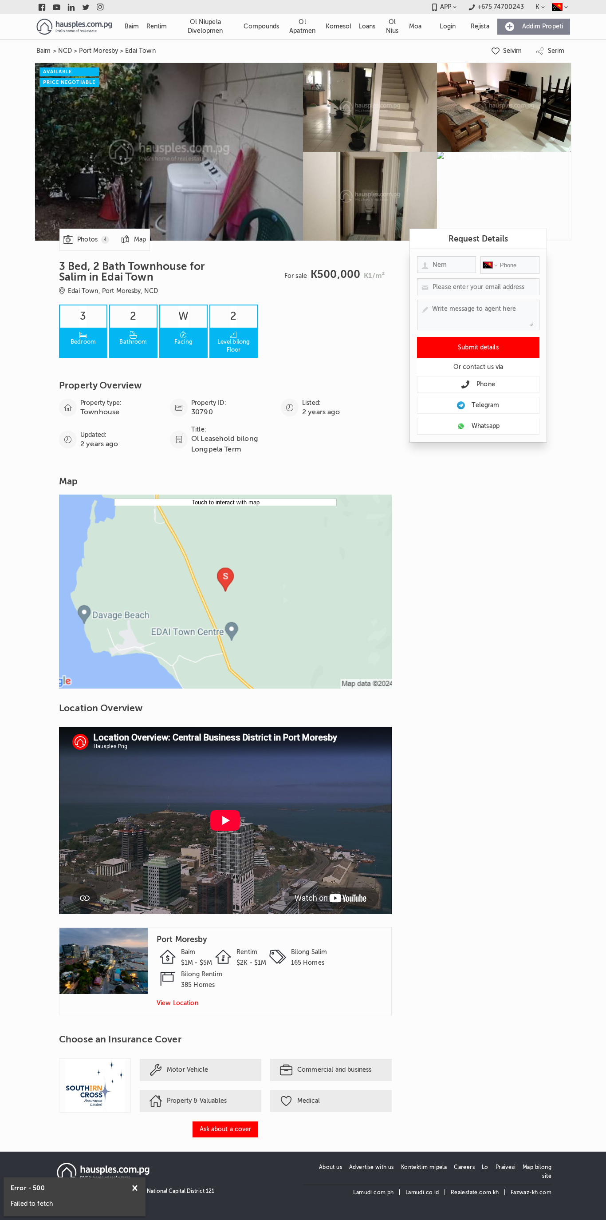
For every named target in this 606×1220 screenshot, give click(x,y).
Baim (43, 51)
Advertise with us (371, 1167)
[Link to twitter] (86, 7)
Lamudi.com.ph (373, 1192)
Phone (485, 384)
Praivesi (505, 1167)
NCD (65, 51)
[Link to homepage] (74, 27)
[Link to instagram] (100, 7)
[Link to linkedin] (71, 7)
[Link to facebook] (42, 7)
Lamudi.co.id (422, 1192)
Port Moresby (98, 51)
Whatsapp (486, 426)
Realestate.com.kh (475, 1192)
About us (330, 1167)
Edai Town (140, 51)
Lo (485, 1167)
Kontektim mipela (424, 1167)
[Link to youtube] (56, 7)
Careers (464, 1167)
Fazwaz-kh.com (531, 1192)
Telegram (485, 405)
